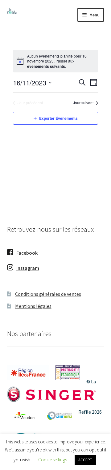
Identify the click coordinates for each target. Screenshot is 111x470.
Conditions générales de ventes (48, 294)
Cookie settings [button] (52, 460)
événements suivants (46, 66)
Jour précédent (30, 102)
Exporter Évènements (58, 118)
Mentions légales (33, 306)
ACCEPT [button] (85, 460)
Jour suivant (83, 102)
